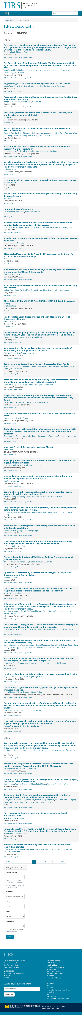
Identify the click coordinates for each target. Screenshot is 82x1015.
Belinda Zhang (67, 645)
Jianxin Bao (39, 86)
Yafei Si (18, 151)
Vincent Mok (26, 101)
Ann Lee (17, 710)
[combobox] (15, 896)
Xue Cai (30, 726)
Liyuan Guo (39, 676)
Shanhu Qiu (8, 726)
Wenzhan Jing (52, 629)
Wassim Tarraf (20, 611)
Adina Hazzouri (47, 663)
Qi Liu (20, 133)
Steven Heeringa (51, 750)
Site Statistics (51, 996)
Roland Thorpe (10, 613)
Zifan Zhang (19, 337)
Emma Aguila (31, 768)
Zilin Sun (23, 726)
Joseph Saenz (54, 611)
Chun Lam (16, 101)
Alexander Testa (10, 366)
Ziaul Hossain (48, 290)
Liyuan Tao (19, 629)
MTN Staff (8, 198)
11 (46, 862)
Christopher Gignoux (63, 227)
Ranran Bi (7, 274)
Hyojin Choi (8, 833)
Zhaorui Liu (62, 436)
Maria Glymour (60, 663)
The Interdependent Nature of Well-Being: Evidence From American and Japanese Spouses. (38, 558)
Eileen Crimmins (23, 593)
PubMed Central (17, 57)
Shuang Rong (33, 802)
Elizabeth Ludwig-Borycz (22, 750)
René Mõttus (35, 849)
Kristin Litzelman (20, 833)
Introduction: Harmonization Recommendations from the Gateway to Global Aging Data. (41, 239)
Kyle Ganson (54, 366)
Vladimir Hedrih (10, 182)
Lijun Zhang (47, 512)
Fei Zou (47, 86)
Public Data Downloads (55, 963)
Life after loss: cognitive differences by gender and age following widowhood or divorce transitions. (40, 688)
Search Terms (11, 872)
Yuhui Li (67, 800)
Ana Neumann (16, 369)
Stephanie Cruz (10, 306)
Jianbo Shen (26, 512)
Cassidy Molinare (27, 647)
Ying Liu (16, 481)
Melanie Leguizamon (12, 645)
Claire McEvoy (38, 750)
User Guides (51, 976)
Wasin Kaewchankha (52, 70)
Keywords (10, 921)
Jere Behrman (18, 243)
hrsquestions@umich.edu (15, 973)
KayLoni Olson (9, 402)
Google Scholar (27, 57)
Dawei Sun (57, 512)
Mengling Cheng (10, 593)
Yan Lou (14, 546)
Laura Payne (29, 676)
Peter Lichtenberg (28, 645)
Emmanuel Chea (10, 577)
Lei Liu (64, 512)
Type (8, 902)
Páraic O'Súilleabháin (63, 849)
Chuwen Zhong (10, 496)
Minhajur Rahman (62, 290)
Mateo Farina (36, 692)
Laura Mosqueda (43, 645)
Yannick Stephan (10, 849)
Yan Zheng (23, 802)
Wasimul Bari (25, 290)
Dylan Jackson (42, 366)
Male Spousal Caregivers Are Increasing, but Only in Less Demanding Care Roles (39, 414)
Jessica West (8, 86)
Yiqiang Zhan (48, 135)
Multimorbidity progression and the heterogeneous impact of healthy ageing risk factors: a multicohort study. (41, 780)
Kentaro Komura (36, 562)
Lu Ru (25, 530)
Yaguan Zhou (9, 151)
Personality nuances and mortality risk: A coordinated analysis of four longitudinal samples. (37, 845)
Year (8, 911)
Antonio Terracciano (12, 852)
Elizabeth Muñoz (23, 692)
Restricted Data (52, 965)
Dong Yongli (33, 530)
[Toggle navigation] (6, 13)
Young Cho (15, 353)
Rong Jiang (61, 86)
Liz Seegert (8, 117)
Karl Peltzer (20, 70)
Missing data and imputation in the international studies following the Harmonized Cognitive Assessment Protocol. (38, 477)
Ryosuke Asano (10, 562)
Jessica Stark (9, 710)
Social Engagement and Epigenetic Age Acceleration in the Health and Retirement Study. (37, 129)
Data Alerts (50, 992)
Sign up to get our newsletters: (17, 983)
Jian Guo (17, 512)
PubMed (9, 57)
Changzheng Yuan (47, 802)
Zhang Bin (8, 530)
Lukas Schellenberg (11, 465)
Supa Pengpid (9, 70)
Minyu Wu (30, 800)
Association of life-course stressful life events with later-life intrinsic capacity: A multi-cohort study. (37, 147)
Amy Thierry (43, 611)
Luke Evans (8, 227)
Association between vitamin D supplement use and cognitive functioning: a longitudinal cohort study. (40, 98)
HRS (7, 977)
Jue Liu (70, 629)
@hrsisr (9, 975)
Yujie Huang (32, 436)
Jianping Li (38, 384)
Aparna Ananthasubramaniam (38, 496)
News (49, 986)
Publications (9, 20)
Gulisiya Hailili (9, 800)
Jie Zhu (15, 274)
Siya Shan (59, 800)
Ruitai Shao (40, 784)
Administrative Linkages (55, 967)
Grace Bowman (48, 227)
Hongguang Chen (39, 629)
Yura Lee (7, 353)
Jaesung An (19, 676)
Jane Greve (20, 212)
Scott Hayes (38, 710)
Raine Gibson (36, 227)
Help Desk (50, 983)
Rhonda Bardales (10, 321)
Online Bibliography (54, 971)
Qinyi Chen (18, 86)
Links (48, 994)
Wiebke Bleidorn (26, 465)
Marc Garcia (8, 611)
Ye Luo (6, 52)
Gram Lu (27, 629)
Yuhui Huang (40, 800)
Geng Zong (13, 802)
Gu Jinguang (17, 530)
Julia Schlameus (10, 692)
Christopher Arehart (21, 227)
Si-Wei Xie (7, 384)
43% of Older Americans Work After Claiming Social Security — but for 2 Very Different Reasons (40, 194)
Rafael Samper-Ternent (26, 366)
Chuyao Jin (63, 629)
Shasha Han (8, 784)
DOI (5, 57)
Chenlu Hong (21, 436)
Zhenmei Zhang (22, 52)
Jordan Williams (40, 647)
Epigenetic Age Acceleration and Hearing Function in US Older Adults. (37, 83)
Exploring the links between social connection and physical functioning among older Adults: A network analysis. (38, 493)
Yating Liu (53, 436)
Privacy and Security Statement (58, 998)
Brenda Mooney (10, 259)
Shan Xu (16, 135)
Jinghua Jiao (8, 512)
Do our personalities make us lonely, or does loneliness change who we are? (40, 180)
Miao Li (12, 52)
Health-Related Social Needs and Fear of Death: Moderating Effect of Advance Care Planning (37, 318)
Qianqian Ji (27, 133)
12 (50, 862)
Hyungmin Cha (9, 418)
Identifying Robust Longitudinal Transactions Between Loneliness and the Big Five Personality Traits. (39, 461)
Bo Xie (16, 726)
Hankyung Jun (9, 768)
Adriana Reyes (66, 611)
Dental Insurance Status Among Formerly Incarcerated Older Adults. (37, 364)
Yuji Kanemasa (22, 562)
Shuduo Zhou (47, 384)
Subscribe (9, 994)
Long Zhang (17, 384)
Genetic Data (51, 969)
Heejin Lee (8, 750)
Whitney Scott (32, 402)
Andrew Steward (27, 353)
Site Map (50, 988)
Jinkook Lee (8, 243)
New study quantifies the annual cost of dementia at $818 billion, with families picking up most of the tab (38, 113)
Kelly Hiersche (27, 710)
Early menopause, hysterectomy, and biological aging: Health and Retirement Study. (35, 814)
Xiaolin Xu (53, 151)
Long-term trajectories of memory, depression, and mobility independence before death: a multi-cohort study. (40, 508)
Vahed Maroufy (66, 366)
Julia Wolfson (64, 750)
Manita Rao (20, 768)
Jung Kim (7, 818)
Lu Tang (61, 133)
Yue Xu (14, 133)
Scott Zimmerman (20, 663)
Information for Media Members (58, 990)
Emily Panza (44, 402)
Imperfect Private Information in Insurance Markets (29, 447)
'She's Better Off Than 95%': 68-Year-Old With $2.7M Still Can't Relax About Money (39, 302)
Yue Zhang (44, 151)
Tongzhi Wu (39, 726)
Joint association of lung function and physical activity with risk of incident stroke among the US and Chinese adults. (40, 270)
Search (10, 936)
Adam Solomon (10, 449)
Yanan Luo (72, 436)
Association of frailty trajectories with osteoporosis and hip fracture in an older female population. (39, 526)
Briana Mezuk (56, 496)
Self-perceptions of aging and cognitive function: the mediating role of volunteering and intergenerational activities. (38, 349)
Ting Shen (50, 800)
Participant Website (54, 961)
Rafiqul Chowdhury (11, 290)
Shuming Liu (37, 512)
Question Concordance (55, 974)
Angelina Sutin (23, 849)
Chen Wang (64, 784)
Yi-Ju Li (53, 86)
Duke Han (64, 647)
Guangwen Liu (9, 436)
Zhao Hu (7, 133)
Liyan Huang (21, 800)
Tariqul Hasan (36, 290)
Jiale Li (34, 133)
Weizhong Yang (52, 784)
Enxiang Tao (37, 135)
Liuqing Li (53, 133)
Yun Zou (21, 546)
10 (41, 862)
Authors (9, 892)
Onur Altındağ (9, 212)
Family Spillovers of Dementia (18, 209)
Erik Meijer (8, 481)
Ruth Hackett (21, 402)
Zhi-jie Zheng (27, 384)
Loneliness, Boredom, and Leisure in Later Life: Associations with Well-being (40, 674)
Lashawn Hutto (10, 169)
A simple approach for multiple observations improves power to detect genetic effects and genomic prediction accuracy (38, 223)
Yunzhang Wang (71, 133)
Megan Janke (9, 676)
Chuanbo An (9, 337)
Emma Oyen (55, 645)
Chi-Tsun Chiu (32, 611)
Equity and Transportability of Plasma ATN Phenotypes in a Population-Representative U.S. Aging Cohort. (38, 573)
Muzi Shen (31, 784)
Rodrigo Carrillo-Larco (30, 151)
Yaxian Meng (43, 133)
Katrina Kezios (34, 663)
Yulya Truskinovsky (32, 212)
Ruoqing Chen (25, 135)
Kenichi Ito (48, 562)
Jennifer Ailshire (22, 418)
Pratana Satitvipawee (34, 70)
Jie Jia (20, 274)
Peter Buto (8, 663)
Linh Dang (21, 496)
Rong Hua (8, 101)
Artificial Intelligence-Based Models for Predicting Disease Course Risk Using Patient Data (40, 286)
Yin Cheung (36, 101)
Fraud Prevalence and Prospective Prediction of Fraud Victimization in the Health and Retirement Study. (39, 641)
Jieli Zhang (8, 135)
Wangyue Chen (20, 784)
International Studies (54, 978)
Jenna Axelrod (53, 647)
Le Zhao (7, 546)
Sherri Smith (29, 86)
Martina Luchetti (48, 849)
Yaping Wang (9, 629)
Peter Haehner (40, 465)
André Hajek (19, 72)
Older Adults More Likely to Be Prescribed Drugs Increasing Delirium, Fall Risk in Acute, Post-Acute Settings (39, 255)
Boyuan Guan (43, 436)
